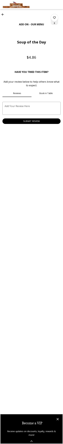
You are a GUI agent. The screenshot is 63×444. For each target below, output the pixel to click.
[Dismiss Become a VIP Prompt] (57, 419)
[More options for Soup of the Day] (54, 17)
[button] (3, 14)
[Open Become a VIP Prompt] (31, 441)
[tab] (16, 93)
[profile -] (51, 4)
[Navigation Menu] (58, 4)
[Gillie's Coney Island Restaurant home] (16, 4)
